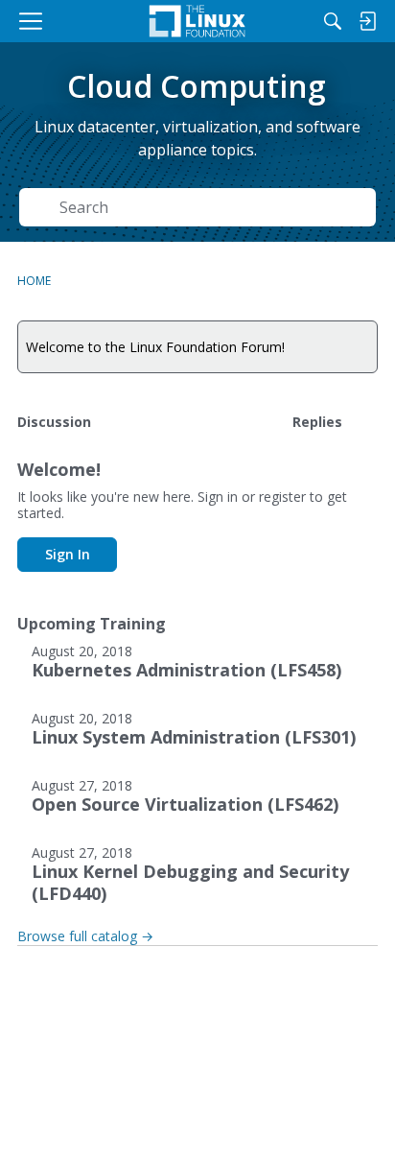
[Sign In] (367, 21)
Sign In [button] (67, 554)
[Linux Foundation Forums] (197, 21)
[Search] (332, 21)
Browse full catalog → (85, 936)
